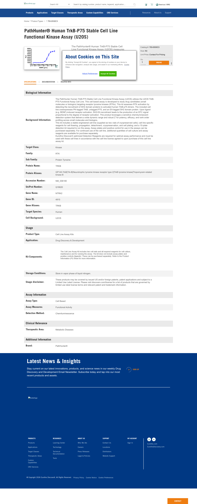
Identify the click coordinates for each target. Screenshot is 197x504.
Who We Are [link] (82, 443)
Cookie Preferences (105, 478)
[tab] (30, 82)
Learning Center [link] (59, 443)
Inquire (159, 63)
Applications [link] (42, 13)
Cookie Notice (91, 478)
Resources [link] (146, 13)
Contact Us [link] (107, 443)
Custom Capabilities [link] (94, 13)
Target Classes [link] (57, 13)
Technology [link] (57, 447)
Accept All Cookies (108, 74)
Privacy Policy (78, 478)
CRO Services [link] (112, 13)
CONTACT (177, 501)
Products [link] (29, 13)
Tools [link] (55, 458)
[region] (99, 65)
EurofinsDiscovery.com (155, 447)
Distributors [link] (107, 452)
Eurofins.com (152, 444)
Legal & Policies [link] (84, 456)
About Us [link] (157, 13)
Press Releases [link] (83, 452)
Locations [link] (106, 447)
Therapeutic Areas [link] (75, 13)
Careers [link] (80, 447)
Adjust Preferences (90, 73)
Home (26, 21)
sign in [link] (130, 443)
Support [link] (168, 13)
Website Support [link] (109, 456)
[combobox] (104, 4)
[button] (134, 4)
